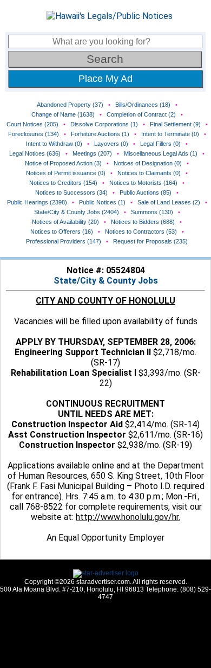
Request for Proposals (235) (150, 241)
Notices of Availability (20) (65, 222)
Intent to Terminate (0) (170, 134)
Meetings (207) (92, 153)
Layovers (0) (111, 143)
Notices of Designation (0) (148, 163)
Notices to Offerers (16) (61, 231)
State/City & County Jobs (106, 280)
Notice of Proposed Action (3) (63, 163)
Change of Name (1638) (63, 114)
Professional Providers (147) (63, 241)
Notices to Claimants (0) (149, 173)
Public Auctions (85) (146, 192)
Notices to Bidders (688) (143, 222)
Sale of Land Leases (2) (168, 202)
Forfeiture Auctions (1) (100, 134)
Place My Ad (105, 78)
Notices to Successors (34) (71, 192)
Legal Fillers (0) (160, 143)
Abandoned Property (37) (70, 104)
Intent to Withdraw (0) (54, 143)
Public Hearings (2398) (37, 202)
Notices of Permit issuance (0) (66, 173)
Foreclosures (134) (33, 134)
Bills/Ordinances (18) (142, 104)
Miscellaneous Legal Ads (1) (160, 153)
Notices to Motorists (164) (143, 182)
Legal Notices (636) (35, 153)
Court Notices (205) (32, 124)
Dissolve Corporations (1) (104, 124)
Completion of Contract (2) (141, 114)
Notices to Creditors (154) (63, 182)
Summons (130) (152, 212)
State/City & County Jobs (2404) (76, 212)
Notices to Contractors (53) (141, 231)
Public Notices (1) (102, 202)
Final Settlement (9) (175, 124)
